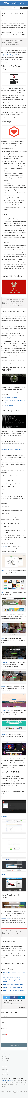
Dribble (3, 570)
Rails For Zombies (8, 405)
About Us (4, 1069)
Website (4, 1056)
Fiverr (3, 592)
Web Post (4, 1062)
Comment (4, 1034)
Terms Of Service (6, 1075)
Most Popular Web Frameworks (11, 977)
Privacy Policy (5, 1071)
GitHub (3, 614)
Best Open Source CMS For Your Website (14, 990)
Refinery (3, 874)
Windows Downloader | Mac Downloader (13, 449)
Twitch (3, 734)
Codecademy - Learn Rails (10, 397)
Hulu (2, 638)
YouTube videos (11, 314)
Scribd (3, 686)
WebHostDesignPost (15, 3)
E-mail (3, 1022)
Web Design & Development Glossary (13, 984)
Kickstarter (4, 662)
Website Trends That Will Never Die (12, 987)
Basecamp (4, 546)
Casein (3, 836)
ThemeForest (5, 710)
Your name (4, 1016)
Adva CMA (4, 816)
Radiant (3, 797)
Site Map (4, 1073)
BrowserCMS (4, 855)
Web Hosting (5, 1058)
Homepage (4, 1028)
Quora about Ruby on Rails (10, 55)
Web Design (5, 1060)
